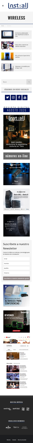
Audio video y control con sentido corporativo (21, 45)
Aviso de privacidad (22, 439)
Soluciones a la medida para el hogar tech (22, 67)
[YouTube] (24, 97)
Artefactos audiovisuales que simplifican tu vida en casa (22, 34)
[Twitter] (7, 97)
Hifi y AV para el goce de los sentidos (22, 56)
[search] (29, 82)
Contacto (14, 439)
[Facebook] (19, 97)
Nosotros (9, 439)
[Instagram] (13, 97)
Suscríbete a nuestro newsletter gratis (16, 278)
